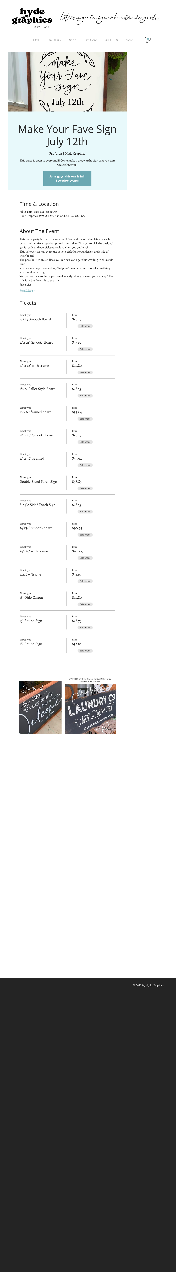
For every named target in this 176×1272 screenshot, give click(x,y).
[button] (148, 40)
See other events (67, 180)
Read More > (27, 290)
